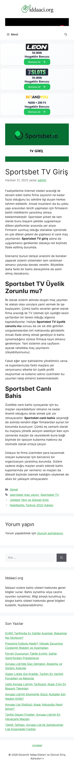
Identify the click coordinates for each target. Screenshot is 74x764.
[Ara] (61, 558)
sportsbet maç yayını (24, 495)
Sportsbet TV (49, 495)
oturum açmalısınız (50, 533)
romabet (37, 745)
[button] (66, 34)
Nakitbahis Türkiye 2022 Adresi (31, 505)
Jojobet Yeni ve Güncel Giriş (29, 500)
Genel (14, 489)
